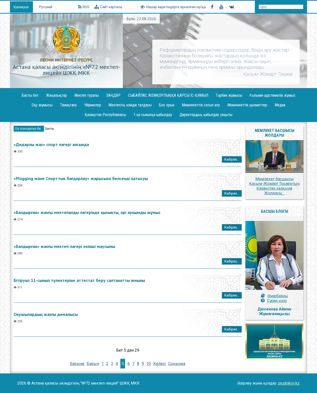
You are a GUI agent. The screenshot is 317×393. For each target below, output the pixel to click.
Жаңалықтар (56, 95)
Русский (45, 7)
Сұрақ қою (277, 300)
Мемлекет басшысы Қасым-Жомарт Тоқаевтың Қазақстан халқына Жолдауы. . (274, 186)
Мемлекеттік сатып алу (201, 105)
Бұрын (93, 363)
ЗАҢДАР (113, 95)
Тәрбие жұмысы (229, 95)
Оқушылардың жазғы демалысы (46, 314)
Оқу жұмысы (42, 105)
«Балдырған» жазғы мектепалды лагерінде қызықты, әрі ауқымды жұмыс (87, 212)
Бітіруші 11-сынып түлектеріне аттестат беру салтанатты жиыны (79, 280)
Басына (77, 363)
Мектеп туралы (86, 95)
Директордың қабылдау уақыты (206, 114)
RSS (86, 7)
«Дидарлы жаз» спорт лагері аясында (51, 144)
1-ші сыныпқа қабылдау (152, 114)
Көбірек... (231, 159)
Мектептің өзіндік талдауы (130, 105)
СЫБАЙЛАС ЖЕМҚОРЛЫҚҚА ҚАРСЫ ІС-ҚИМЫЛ (168, 95)
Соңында (176, 363)
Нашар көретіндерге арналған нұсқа (176, 7)
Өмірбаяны (277, 296)
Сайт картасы (111, 7)
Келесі (159, 363)
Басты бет (30, 95)
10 (148, 363)
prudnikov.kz (289, 383)
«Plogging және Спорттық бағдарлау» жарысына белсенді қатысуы (81, 178)
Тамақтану (68, 105)
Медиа (280, 105)
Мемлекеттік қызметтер (247, 105)
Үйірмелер (92, 105)
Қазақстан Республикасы (105, 114)
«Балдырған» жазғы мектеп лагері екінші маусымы (64, 246)
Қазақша (21, 7)
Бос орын (166, 105)
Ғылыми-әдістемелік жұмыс (272, 95)
